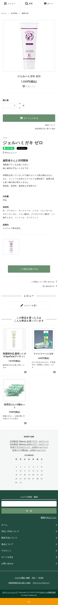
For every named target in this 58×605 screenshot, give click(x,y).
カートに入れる (30, 118)
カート (50, 3)
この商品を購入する (29, 269)
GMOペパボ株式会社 (47, 592)
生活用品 (14, 13)
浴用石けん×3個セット (14, 406)
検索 (30, 3)
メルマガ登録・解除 (22, 578)
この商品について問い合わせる (43, 282)
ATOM (40, 578)
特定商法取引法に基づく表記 (20, 583)
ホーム (3, 13)
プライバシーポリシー (41, 583)
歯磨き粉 (25, 13)
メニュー (11, 3)
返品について (50, 125)
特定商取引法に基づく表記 (45, 129)
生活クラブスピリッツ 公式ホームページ (29, 447)
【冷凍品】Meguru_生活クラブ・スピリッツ (29, 444)
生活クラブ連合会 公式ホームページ (29, 450)
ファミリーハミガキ (43, 353)
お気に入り (30, 86)
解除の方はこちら (49, 517)
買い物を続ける (49, 286)
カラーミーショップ (10, 592)
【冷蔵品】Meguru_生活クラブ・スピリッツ (29, 441)
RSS (33, 578)
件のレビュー (10, 152)
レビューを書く (30, 305)
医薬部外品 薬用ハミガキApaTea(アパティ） (14, 355)
